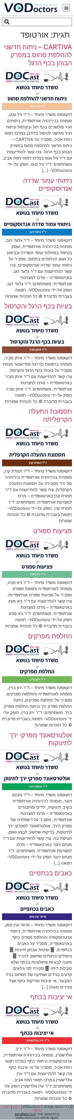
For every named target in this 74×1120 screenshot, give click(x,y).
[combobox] (42, 22)
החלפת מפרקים (50, 636)
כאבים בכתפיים (50, 873)
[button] (66, 7)
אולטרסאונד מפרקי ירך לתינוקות (40, 739)
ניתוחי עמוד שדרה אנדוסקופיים (47, 184)
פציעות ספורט (52, 531)
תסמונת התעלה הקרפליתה (50, 415)
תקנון (16, 1106)
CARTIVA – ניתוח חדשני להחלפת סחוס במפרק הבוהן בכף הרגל (38, 55)
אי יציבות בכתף (51, 997)
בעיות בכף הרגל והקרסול (38, 306)
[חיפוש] (7, 22)
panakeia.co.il (25, 1114)
